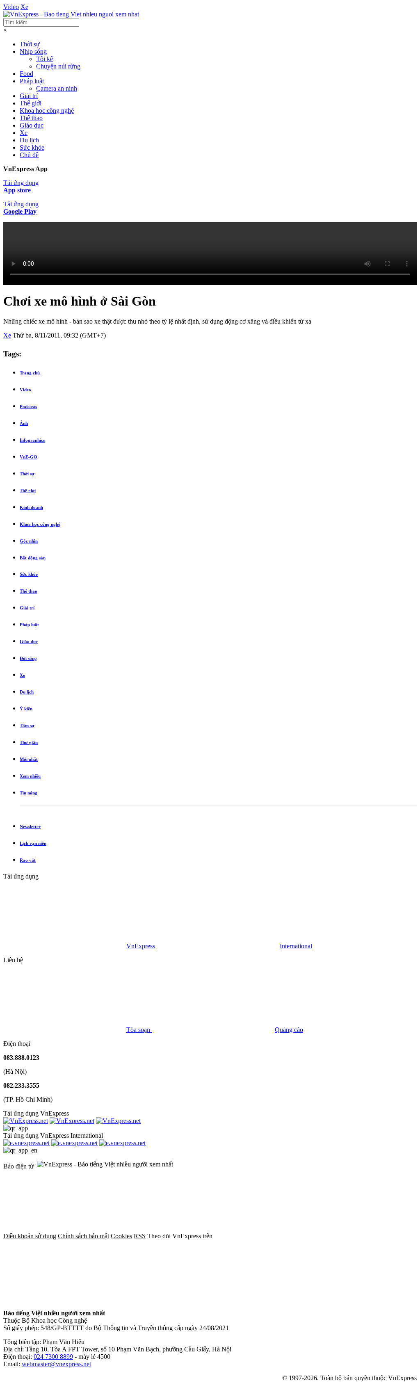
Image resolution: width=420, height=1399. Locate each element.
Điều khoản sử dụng (29, 1235)
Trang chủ (30, 372)
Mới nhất (29, 759)
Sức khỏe (32, 147)
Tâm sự (27, 725)
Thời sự (30, 44)
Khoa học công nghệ (47, 110)
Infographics (32, 440)
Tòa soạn (139, 1029)
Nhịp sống (33, 51)
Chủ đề (29, 154)
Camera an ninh (56, 88)
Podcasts (28, 406)
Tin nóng (28, 792)
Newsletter (30, 826)
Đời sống (28, 658)
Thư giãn (29, 742)
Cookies (121, 1235)
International (296, 946)
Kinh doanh (31, 507)
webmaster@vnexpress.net (56, 1363)
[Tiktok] (314, 1299)
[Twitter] (64, 1299)
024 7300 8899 (53, 1356)
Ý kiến (26, 708)
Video (11, 6)
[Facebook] (275, 1235)
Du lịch (29, 140)
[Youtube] (189, 1299)
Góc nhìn (29, 541)
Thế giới (30, 103)
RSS (140, 1235)
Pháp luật (32, 81)
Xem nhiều (30, 776)
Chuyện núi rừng (58, 66)
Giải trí (29, 95)
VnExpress (140, 946)
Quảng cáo (289, 1029)
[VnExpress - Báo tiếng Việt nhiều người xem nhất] (71, 14)
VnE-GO (28, 456)
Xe (24, 6)
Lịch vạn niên (33, 843)
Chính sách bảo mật (83, 1235)
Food (26, 73)
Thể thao (31, 117)
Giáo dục (31, 125)
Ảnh (24, 423)
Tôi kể (44, 58)
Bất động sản (33, 557)
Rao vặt (28, 860)
